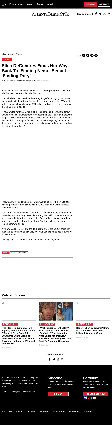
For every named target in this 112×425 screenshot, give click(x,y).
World (50, 4)
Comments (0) (44, 81)
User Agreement (74, 411)
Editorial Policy (87, 411)
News (29, 4)
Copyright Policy (44, 411)
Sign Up (58, 394)
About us (12, 411)
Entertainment (16, 4)
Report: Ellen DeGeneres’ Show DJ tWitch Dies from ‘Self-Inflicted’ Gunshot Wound (92, 330)
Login (3, 411)
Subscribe (90, 4)
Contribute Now (96, 394)
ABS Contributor (10, 81)
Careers (20, 411)
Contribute (104, 4)
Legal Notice (31, 411)
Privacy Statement (59, 411)
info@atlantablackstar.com (23, 392)
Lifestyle (39, 4)
